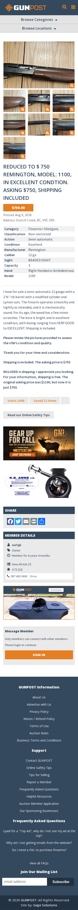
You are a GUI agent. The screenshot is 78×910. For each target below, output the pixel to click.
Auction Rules (39, 733)
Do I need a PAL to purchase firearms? (39, 850)
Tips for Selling (39, 775)
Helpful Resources (39, 796)
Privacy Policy (39, 712)
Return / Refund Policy (39, 719)
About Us (39, 697)
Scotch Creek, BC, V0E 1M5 (35, 220)
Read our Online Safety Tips (29, 415)
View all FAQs (39, 863)
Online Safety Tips (39, 768)
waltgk (16, 545)
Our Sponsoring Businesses (39, 811)
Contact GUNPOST (39, 760)
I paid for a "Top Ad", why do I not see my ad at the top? (39, 833)
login (18, 645)
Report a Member (39, 782)
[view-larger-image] (39, 64)
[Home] (27, 7)
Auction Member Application (39, 803)
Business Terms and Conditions (39, 740)
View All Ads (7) (21, 564)
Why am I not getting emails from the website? (39, 843)
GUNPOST (29, 900)
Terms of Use (39, 726)
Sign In (39, 655)
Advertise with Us (39, 704)
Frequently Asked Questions (39, 789)
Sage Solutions (45, 905)
